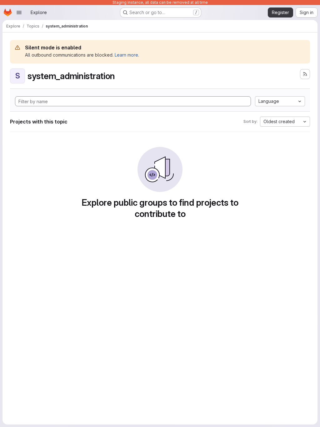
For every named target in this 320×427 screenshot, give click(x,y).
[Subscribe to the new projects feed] (305, 74)
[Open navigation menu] (19, 13)
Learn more (126, 55)
